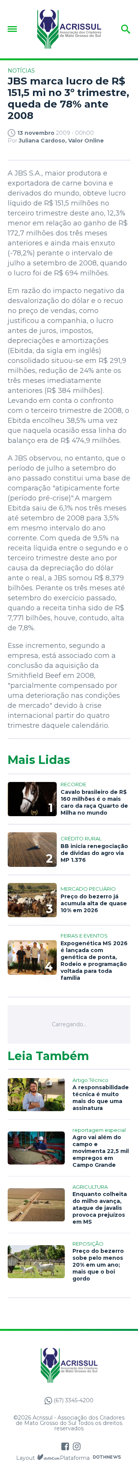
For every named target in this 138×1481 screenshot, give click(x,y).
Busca (120, 29)
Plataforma (75, 1457)
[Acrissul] (69, 29)
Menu (14, 29)
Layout (25, 1457)
